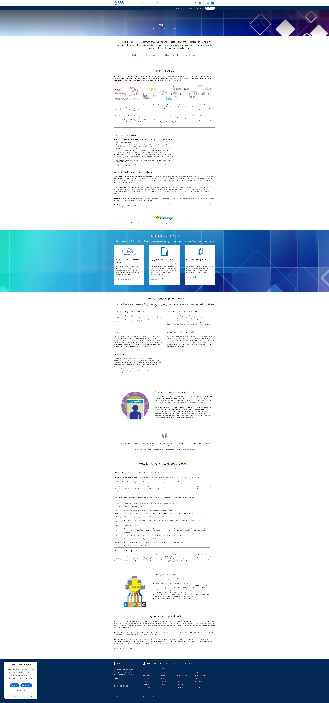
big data (160, 145)
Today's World (152, 55)
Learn (136, 3)
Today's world (180, 8)
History (172, 8)
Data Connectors (184, 583)
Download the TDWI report (123, 279)
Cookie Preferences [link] (118, 696)
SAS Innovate (169, 3)
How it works (199, 8)
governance (202, 205)
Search (196, 3)
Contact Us (204, 3)
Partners (151, 3)
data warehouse (201, 336)
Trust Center (147, 696)
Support (143, 3)
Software (129, 3)
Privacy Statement (129, 696)
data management (183, 205)
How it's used (189, 8)
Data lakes (117, 336)
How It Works (191, 55)
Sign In (212, 3)
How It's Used (171, 55)
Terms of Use (139, 696)
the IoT (122, 358)
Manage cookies (21, 690)
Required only (26, 685)
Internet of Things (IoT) (164, 141)
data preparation (198, 623)
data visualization (119, 625)
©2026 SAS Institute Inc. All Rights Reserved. (164, 696)
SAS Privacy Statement (28, 674)
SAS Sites (208, 3)
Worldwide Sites (200, 3)
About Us (159, 3)
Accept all (14, 685)
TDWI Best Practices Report (187, 449)
